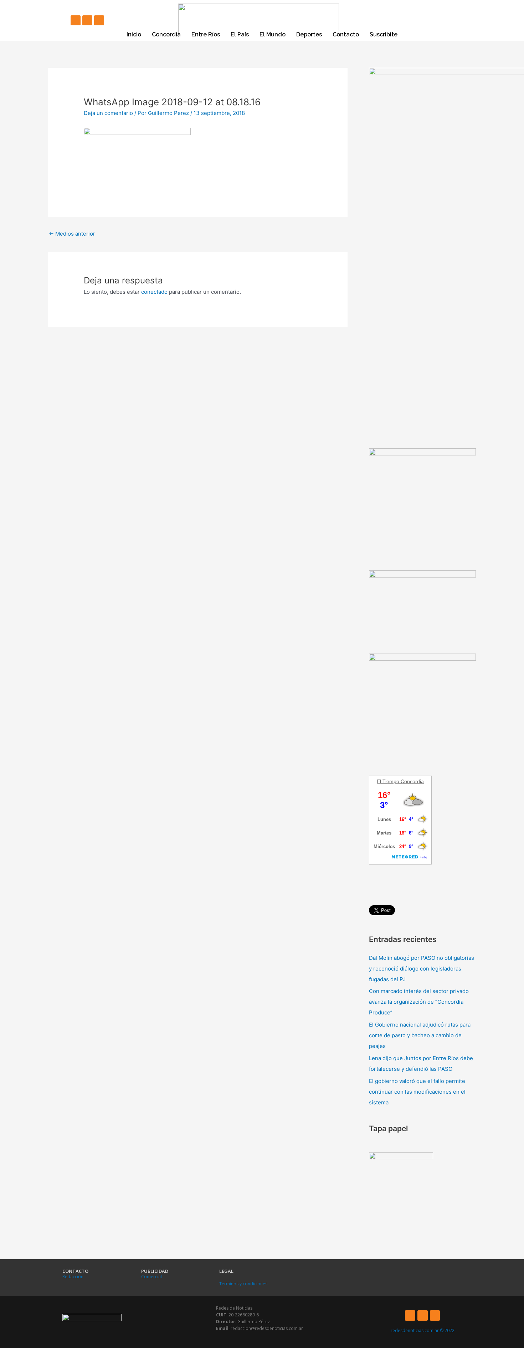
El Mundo (273, 34)
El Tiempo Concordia (400, 781)
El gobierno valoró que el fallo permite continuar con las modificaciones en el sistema (417, 1092)
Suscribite (383, 34)
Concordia (166, 34)
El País (240, 34)
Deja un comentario (108, 113)
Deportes (309, 34)
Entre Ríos (205, 34)
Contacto (346, 34)
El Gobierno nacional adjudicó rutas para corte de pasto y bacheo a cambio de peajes (420, 1035)
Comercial (151, 1277)
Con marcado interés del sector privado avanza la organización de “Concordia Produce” (419, 1002)
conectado (154, 291)
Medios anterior (72, 233)
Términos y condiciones (243, 1284)
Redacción (72, 1277)
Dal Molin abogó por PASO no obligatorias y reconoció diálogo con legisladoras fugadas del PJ (421, 968)
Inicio (134, 34)
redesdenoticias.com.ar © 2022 (422, 1330)
